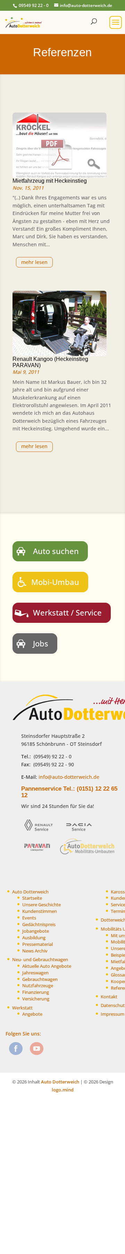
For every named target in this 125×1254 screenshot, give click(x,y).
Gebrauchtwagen (40, 979)
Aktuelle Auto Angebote (46, 966)
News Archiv (35, 951)
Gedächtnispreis (39, 924)
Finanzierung (35, 992)
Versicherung (35, 999)
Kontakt (109, 997)
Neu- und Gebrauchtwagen (40, 960)
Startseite (32, 898)
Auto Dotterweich (30, 892)
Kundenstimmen (39, 911)
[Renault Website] (40, 833)
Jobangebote (35, 931)
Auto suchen (56, 551)
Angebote (32, 1014)
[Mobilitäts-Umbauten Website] (87, 854)
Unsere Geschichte (41, 905)
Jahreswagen (35, 973)
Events (29, 918)
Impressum (112, 1014)
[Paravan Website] (39, 854)
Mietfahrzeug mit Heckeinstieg (49, 181)
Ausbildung (33, 938)
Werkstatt (22, 1008)
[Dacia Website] (81, 833)
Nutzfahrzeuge (37, 986)
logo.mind (63, 1090)
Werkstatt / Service (67, 612)
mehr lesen (34, 262)
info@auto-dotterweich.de (68, 777)
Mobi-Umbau (55, 582)
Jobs (40, 643)
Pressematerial (37, 944)
